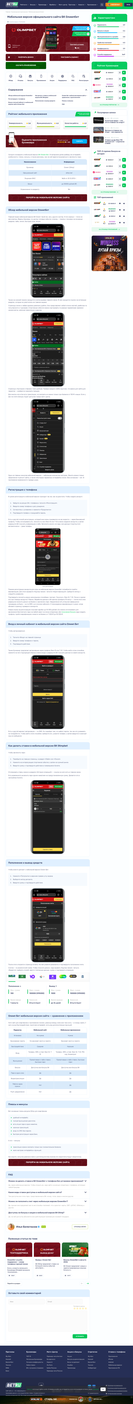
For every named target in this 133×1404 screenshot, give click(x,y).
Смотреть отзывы (77, 44)
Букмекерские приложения (19, 12)
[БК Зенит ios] (124, 223)
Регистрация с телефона (16, 99)
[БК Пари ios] (124, 216)
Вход (128, 4)
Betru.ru (29, 1389)
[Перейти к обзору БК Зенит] (97, 222)
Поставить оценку (69, 57)
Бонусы (30, 80)
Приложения (41, 80)
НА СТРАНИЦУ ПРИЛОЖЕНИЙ (108, 229)
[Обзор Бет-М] (97, 91)
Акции (52, 80)
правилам (96, 1389)
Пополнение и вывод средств (45, 101)
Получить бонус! (26, 57)
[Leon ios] (124, 210)
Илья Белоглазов (26, 1227)
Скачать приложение (26, 65)
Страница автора (80, 1226)
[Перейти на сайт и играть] (124, 72)
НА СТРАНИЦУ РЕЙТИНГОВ (108, 105)
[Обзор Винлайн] (97, 72)
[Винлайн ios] (124, 203)
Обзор (11, 80)
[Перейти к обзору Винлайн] (97, 203)
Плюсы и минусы (67, 101)
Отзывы (20, 80)
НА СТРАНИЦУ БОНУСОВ (108, 192)
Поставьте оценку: (79, 1306)
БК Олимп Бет (43, 155)
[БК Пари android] (120, 216)
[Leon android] (120, 210)
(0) (78, 48)
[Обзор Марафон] (97, 85)
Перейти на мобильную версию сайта (48, 197)
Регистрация (83, 80)
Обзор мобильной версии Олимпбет (20, 95)
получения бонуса (68, 612)
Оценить (79, 141)
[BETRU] (12, 4)
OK (103, 1389)
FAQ (72, 80)
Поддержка (62, 80)
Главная (8, 12)
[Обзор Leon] (97, 98)
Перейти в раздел (13, 1283)
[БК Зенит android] (120, 223)
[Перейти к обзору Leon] (97, 210)
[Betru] (14, 1385)
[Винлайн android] (120, 203)
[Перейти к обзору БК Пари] (97, 216)
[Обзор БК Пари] (97, 79)
